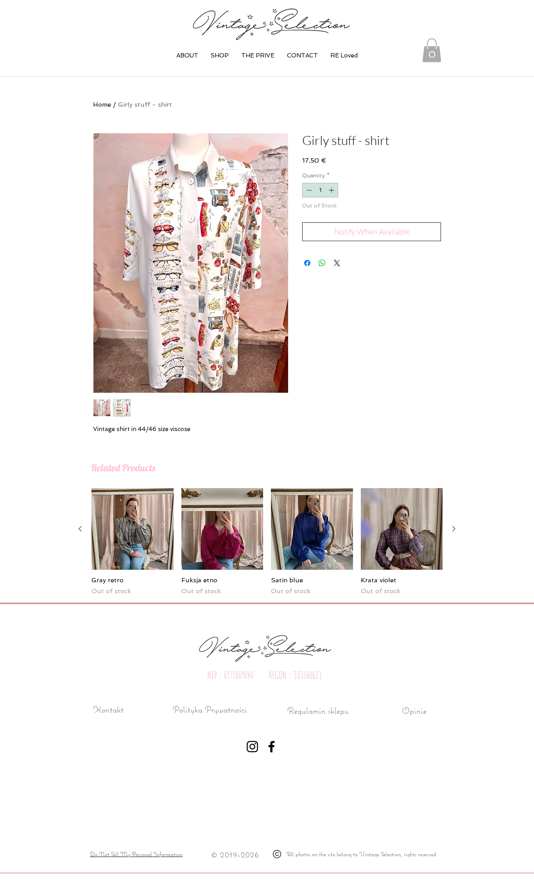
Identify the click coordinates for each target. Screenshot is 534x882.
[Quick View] (132, 529)
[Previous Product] (80, 528)
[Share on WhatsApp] (322, 263)
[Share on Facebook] (307, 263)
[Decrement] (308, 190)
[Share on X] (337, 263)
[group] (267, 542)
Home (102, 104)
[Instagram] (252, 746)
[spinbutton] (320, 190)
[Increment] (332, 190)
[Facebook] (271, 746)
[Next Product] (454, 528)
